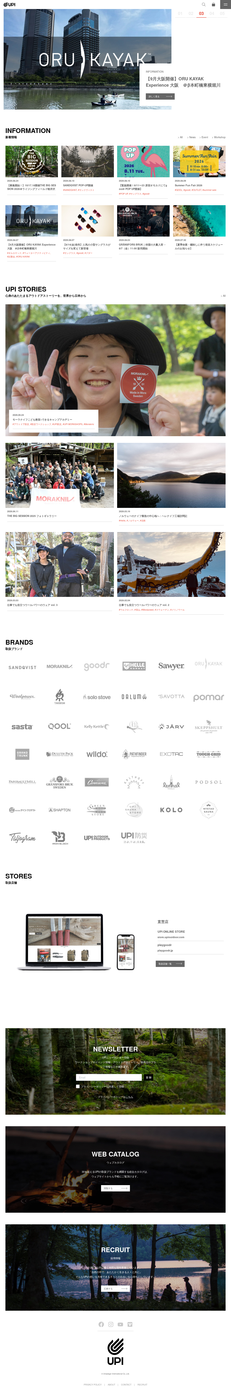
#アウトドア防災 (21, 424)
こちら (129, 1096)
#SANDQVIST (70, 189)
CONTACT (126, 1384)
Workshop (220, 137)
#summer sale (209, 189)
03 (201, 13)
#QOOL (178, 189)
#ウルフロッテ (126, 609)
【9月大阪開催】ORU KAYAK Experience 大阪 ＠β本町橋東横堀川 (31, 246)
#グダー (88, 252)
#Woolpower (147, 609)
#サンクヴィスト (86, 189)
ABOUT (111, 1384)
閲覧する (108, 1188)
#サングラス (135, 193)
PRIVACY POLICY (93, 1384)
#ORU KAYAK (23, 256)
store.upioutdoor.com (171, 937)
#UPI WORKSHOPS (72, 424)
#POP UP (123, 193)
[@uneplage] (101, 1324)
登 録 (148, 1077)
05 (222, 13)
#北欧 (143, 520)
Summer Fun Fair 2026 (188, 185)
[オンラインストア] (213, 4)
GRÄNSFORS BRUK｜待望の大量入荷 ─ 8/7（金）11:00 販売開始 (142, 246)
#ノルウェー (133, 520)
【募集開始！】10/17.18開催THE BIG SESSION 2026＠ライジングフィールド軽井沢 (31, 187)
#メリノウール (177, 609)
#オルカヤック (14, 252)
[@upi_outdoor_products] (111, 1324)
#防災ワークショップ (40, 424)
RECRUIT (142, 1384)
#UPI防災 (57, 424)
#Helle (122, 520)
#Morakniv (89, 424)
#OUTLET (196, 189)
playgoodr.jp (165, 950)
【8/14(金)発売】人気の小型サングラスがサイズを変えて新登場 (86, 246)
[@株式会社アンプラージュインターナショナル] (130, 1324)
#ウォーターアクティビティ (36, 252)
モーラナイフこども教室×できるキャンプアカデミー (42, 419)
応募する (108, 1288)
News (192, 137)
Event (205, 137)
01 (180, 13)
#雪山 (137, 609)
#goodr (146, 193)
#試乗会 (11, 256)
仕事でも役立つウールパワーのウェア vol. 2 (144, 605)
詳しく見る (154, 96)
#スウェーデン (162, 609)
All (181, 137)
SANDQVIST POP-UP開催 (78, 185)
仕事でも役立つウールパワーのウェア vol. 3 (32, 605)
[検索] (203, 4)
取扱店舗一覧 (165, 963)
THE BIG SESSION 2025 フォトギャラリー (32, 516)
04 (212, 13)
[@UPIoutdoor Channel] (120, 1324)
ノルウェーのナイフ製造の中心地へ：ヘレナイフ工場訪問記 (153, 516)
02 (191, 13)
